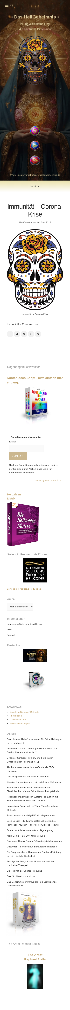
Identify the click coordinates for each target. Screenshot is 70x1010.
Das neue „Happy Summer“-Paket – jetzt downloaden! (35, 841)
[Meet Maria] (35, 105)
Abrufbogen (16, 715)
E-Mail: (12, 441)
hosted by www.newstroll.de (48, 480)
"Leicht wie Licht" (18, 719)
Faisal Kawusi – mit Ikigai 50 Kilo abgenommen (31, 815)
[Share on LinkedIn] (31, 334)
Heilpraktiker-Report (20, 723)
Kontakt (11, 635)
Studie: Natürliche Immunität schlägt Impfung (30, 830)
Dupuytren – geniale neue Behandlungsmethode (32, 846)
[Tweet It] (17, 334)
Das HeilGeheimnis (35, 16)
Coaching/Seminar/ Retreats (24, 712)
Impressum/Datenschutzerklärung (24, 624)
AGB (9, 629)
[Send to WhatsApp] (38, 334)
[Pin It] (24, 334)
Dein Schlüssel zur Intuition (21, 876)
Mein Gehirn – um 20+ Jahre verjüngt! (26, 835)
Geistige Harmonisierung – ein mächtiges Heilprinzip (34, 782)
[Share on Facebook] (10, 334)
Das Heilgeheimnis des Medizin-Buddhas (28, 776)
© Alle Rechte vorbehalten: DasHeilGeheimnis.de (35, 175)
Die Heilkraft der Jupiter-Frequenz (24, 870)
